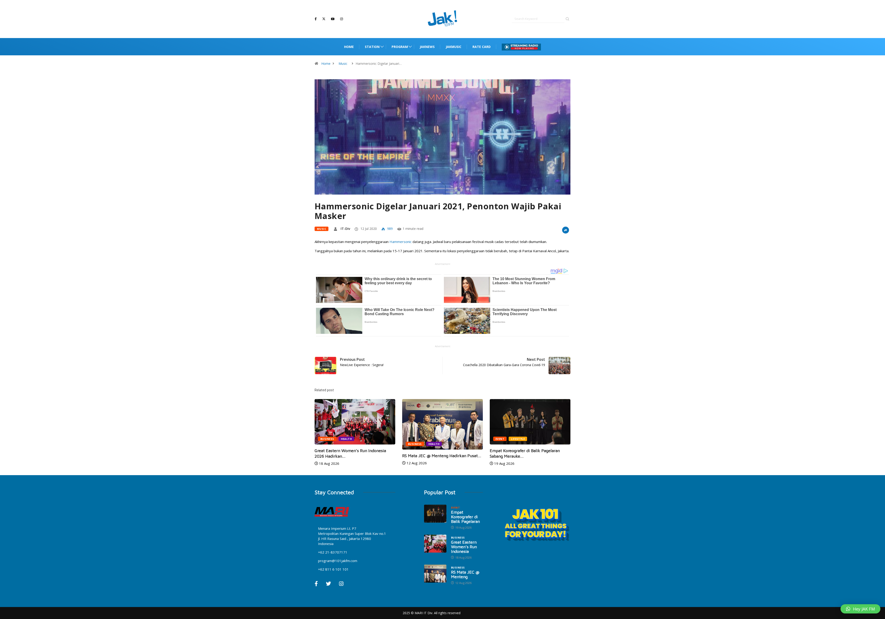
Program (400, 46)
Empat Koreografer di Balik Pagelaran (465, 517)
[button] (860, 608)
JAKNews (427, 46)
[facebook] (316, 19)
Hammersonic (401, 241)
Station (372, 46)
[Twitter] (323, 19)
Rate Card (481, 46)
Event (500, 439)
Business (327, 439)
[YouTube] (333, 19)
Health (346, 439)
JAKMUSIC (453, 46)
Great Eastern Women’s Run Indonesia (464, 547)
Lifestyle (518, 439)
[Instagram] (341, 19)
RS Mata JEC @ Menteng (465, 574)
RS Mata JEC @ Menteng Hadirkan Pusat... (441, 455)
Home (349, 46)
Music (343, 63)
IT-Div (345, 228)
